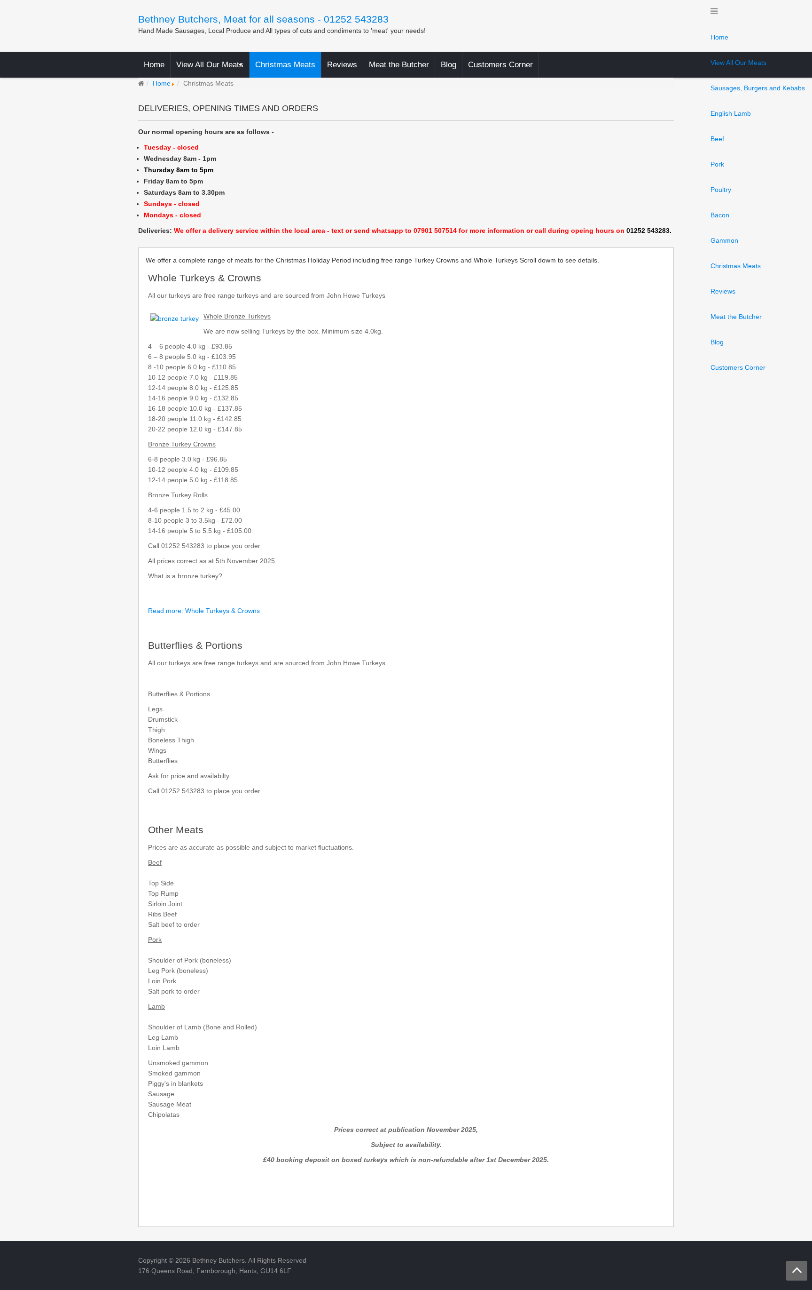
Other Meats (175, 829)
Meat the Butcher (736, 316)
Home (719, 37)
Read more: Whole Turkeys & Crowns (204, 610)
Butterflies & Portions (195, 645)
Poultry (720, 189)
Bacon (719, 215)
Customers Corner (737, 367)
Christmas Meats (735, 266)
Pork (717, 164)
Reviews (722, 291)
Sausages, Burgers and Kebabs (757, 88)
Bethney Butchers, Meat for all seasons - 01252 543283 (263, 19)
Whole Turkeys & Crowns (204, 277)
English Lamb (730, 113)
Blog (717, 342)
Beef (717, 139)
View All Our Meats (738, 62)
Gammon (724, 240)
